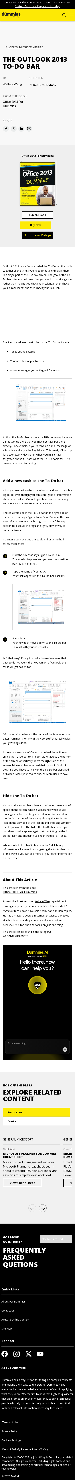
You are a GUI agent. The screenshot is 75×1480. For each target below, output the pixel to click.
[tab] (36, 1112)
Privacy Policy (9, 1431)
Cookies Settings (11, 1440)
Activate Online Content (15, 1319)
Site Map (6, 1328)
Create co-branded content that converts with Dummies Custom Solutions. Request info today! (38, 4)
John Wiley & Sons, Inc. (46, 1457)
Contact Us (8, 1310)
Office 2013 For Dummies (13, 104)
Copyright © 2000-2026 (15, 1457)
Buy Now (35, 225)
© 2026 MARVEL (11, 1476)
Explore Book (37, 215)
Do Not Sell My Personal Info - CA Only (24, 1449)
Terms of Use (9, 1422)
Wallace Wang (12, 84)
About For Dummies (13, 1301)
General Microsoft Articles (25, 47)
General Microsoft (15, 936)
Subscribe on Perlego (37, 235)
